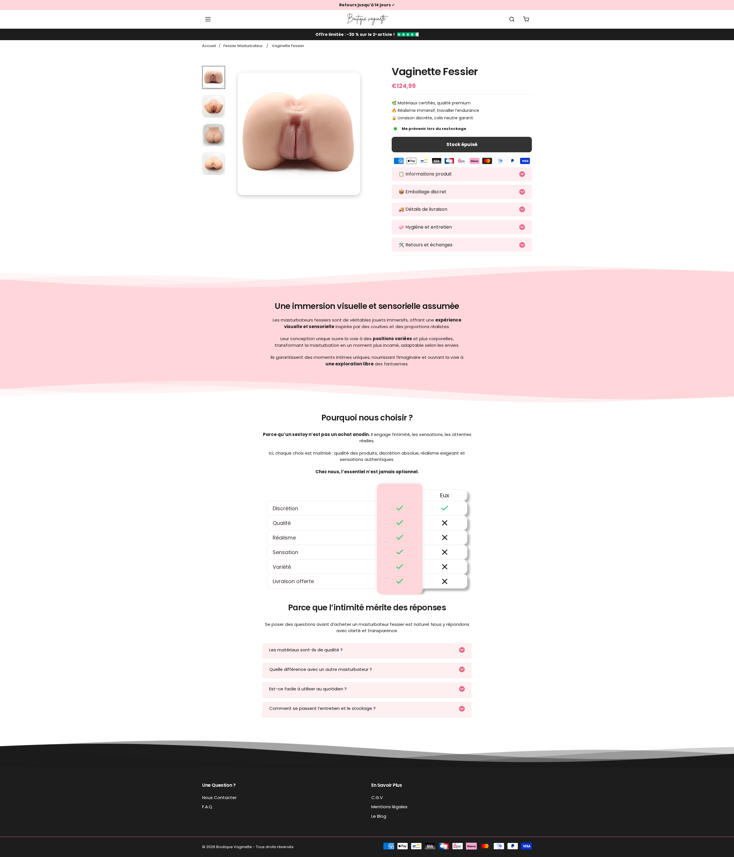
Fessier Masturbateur (243, 45)
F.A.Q (207, 807)
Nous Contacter (219, 797)
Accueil (209, 45)
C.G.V (377, 797)
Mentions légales (389, 807)
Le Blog (378, 816)
